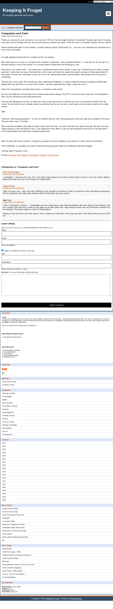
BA (3, 540)
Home (3, 27)
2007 (4, 493)
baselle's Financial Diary (10, 508)
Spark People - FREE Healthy (12, 571)
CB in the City (8, 172)
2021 (4, 449)
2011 (4, 481)
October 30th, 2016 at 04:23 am (13, 174)
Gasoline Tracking (8, 415)
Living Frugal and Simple (10, 558)
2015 (4, 468)
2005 (4, 500)
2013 (4, 475)
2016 (4, 465)
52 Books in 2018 (8, 385)
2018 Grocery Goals (9, 381)
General (5, 418)
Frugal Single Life (8, 412)
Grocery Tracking (8, 422)
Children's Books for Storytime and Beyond (16, 555)
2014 (4, 471)
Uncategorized (7, 434)
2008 (4, 490)
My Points (5, 561)
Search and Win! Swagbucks (12, 568)
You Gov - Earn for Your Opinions (13, 574)
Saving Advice (76, 599)
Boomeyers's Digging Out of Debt (13, 524)
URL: (4, 254)
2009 (4, 487)
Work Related (6, 428)
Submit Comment (56, 305)
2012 (4, 478)
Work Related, (22, 155)
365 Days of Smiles (8, 393)
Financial (5, 409)
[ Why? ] (25, 269)
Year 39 (4, 431)
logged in (17, 227)
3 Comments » (54, 155)
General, (13, 155)
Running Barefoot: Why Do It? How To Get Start (18, 564)
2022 (4, 446)
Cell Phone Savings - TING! (11, 552)
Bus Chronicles (7, 403)
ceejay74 (6, 186)
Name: (4, 230)
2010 (4, 484)
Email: (4, 238)
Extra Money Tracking (9, 406)
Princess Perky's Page (10, 512)
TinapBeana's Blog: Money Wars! (13, 527)
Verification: (6, 262)
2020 (4, 452)
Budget (4, 399)
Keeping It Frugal (52, 599)
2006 (4, 497)
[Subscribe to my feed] (4, 369)
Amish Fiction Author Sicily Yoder (13, 515)
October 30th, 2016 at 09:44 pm (13, 202)
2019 (4, 456)
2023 (4, 443)
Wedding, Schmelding (9, 425)
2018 (4, 459)
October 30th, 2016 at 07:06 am (13, 188)
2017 (4, 462)
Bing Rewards (7, 549)
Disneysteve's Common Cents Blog (14, 531)
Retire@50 (6, 518)
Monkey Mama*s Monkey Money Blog (15, 537)
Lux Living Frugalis (8, 521)
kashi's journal (7, 534)
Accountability (7, 396)
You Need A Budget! (8, 577)
